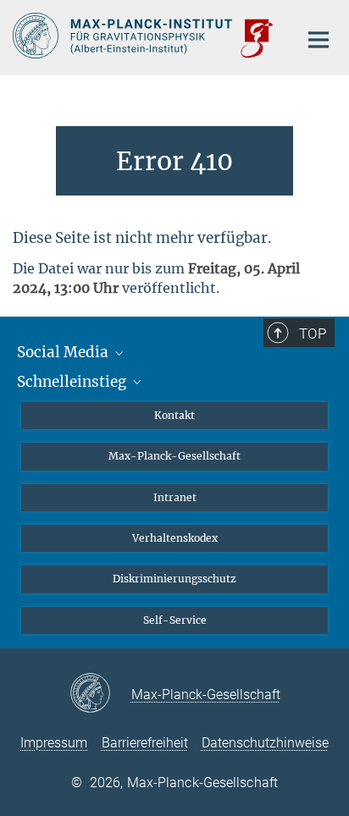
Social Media (64, 352)
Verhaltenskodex (175, 538)
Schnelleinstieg (73, 381)
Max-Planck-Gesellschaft (174, 455)
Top (312, 333)
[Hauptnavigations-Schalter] (318, 40)
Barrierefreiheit (145, 743)
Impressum (53, 743)
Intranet (175, 497)
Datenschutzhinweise (265, 743)
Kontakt (174, 415)
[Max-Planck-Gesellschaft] (100, 694)
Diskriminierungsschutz (174, 578)
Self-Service (175, 620)
